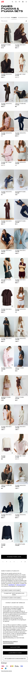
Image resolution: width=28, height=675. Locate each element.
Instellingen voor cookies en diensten (15, 658)
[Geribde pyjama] (7, 33)
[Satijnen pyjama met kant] (7, 268)
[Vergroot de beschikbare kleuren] (2, 48)
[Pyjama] (7, 444)
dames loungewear (21, 584)
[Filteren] (26, 21)
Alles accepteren (15, 647)
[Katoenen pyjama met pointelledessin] (21, 180)
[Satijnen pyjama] (21, 532)
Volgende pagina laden (14, 556)
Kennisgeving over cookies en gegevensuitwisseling (10, 642)
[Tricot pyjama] (21, 356)
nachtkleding (11, 584)
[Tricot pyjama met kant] (21, 91)
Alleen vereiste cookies (15, 652)
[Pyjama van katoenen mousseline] (7, 62)
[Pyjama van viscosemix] (21, 33)
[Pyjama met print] (21, 62)
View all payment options (6, 670)
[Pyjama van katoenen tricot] (7, 121)
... (17, 561)
